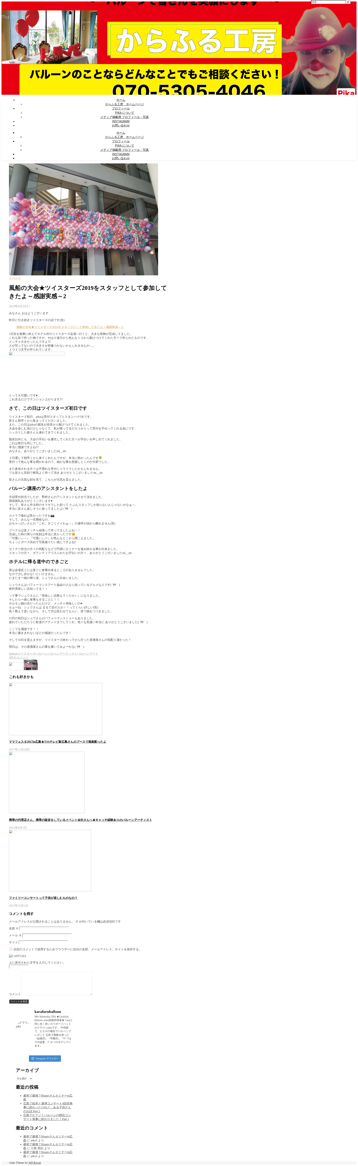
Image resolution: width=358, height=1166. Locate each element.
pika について (124, 113)
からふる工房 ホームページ (124, 104)
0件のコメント (18, 657)
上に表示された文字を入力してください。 (37, 962)
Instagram (121, 121)
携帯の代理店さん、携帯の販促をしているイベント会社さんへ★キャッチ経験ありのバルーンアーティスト (80, 819)
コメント (15, 994)
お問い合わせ (121, 125)
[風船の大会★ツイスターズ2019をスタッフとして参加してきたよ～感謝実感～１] (31, 669)
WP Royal (35, 1162)
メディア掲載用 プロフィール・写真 (124, 117)
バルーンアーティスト (62, 653)
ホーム (120, 100)
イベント (15, 277)
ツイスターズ (27, 653)
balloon (13, 653)
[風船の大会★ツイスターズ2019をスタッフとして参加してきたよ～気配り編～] (16, 669)
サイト (13, 942)
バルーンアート (87, 653)
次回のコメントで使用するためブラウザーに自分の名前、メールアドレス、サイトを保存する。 (77, 949)
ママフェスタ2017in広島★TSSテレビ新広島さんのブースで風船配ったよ (57, 741)
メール (15, 935)
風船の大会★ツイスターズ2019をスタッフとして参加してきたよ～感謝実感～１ (70, 327)
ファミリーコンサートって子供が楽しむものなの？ (43, 897)
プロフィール (121, 108)
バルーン (42, 653)
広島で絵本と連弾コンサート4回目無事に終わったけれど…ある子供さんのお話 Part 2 (48, 1107)
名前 (14, 928)
